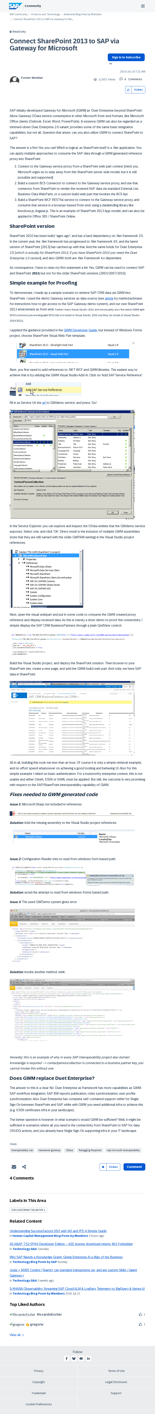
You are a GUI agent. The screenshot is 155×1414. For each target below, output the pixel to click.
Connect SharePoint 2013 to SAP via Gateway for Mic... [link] (43, 19)
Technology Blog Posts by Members (39, 1293)
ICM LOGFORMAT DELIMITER (27, 1210)
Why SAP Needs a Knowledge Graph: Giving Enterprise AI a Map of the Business (66, 1257)
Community (33, 5)
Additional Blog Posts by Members (83, 14)
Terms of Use (116, 1370)
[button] (128, 89)
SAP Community (18, 14)
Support (116, 1393)
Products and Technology (45, 14)
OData (69, 1150)
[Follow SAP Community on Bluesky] (73, 1358)
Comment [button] (134, 1167)
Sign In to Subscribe (126, 57)
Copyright (38, 1382)
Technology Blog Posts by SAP (35, 1262)
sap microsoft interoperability (123, 1150)
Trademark (38, 1393)
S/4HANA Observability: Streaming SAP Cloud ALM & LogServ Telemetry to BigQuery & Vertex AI (77, 1288)
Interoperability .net (22, 1150)
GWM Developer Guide (80, 330)
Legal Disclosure (116, 1382)
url (44, 402)
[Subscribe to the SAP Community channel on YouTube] (81, 1358)
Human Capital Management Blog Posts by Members (50, 1235)
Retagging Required (90, 1150)
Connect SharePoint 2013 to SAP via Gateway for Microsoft (64, 44)
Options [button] (110, 64)
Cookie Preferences (39, 1404)
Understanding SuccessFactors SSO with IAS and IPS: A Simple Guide (58, 1231)
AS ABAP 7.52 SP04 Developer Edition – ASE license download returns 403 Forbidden (71, 1244)
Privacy (38, 1370)
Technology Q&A (25, 1249)
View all (15, 1335)
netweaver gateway (49, 1150)
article (109, 298)
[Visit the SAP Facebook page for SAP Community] (66, 1358)
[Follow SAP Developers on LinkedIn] (88, 1358)
